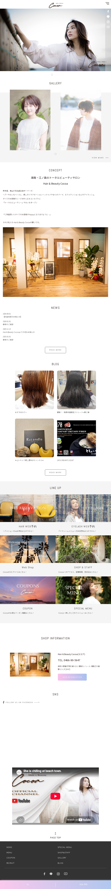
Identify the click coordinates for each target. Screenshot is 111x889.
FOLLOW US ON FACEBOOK (19, 702)
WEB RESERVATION (72, 677)
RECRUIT (10, 863)
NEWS (9, 847)
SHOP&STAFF (64, 852)
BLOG (60, 863)
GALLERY (62, 857)
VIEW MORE (98, 158)
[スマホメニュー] (106, 4)
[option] (55, 262)
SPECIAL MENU (65, 847)
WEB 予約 (83, 884)
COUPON (11, 857)
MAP (68, 669)
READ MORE (55, 350)
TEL (27, 884)
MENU (9, 852)
